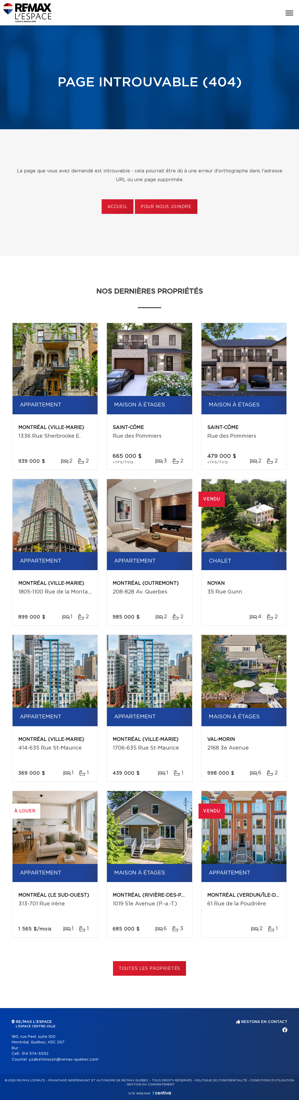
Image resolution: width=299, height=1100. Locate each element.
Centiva (161, 1093)
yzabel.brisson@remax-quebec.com (63, 1059)
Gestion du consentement (151, 1084)
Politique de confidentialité (221, 1080)
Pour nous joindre (166, 207)
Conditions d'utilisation (272, 1080)
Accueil (117, 207)
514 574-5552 (35, 1054)
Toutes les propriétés (149, 969)
